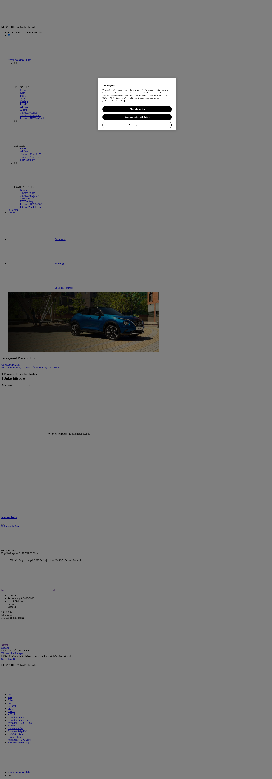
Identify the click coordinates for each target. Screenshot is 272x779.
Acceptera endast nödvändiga (137, 117)
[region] (137, 104)
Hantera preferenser (137, 125)
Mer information (117, 101)
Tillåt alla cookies (137, 109)
